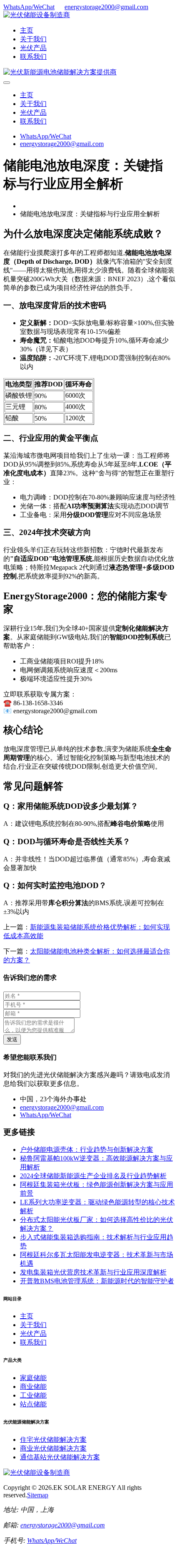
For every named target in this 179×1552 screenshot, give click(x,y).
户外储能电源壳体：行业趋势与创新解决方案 (86, 1149)
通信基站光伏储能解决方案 (60, 1457)
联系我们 (33, 56)
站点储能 (33, 1404)
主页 (26, 30)
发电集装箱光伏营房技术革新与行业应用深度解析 (93, 1272)
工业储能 (33, 1395)
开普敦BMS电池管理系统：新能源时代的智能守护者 (97, 1281)
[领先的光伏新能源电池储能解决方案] (60, 72)
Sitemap (37, 1495)
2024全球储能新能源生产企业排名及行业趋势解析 (93, 1175)
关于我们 (33, 39)
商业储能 (33, 1386)
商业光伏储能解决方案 (53, 1448)
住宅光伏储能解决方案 (53, 1439)
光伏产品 (33, 47)
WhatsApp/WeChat (29, 6)
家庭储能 (33, 1377)
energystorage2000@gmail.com (106, 6)
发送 (12, 1039)
